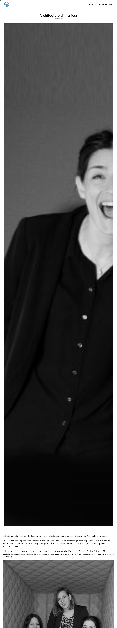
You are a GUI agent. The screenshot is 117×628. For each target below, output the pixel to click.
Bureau (102, 4)
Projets (92, 4)
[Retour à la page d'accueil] (6, 7)
